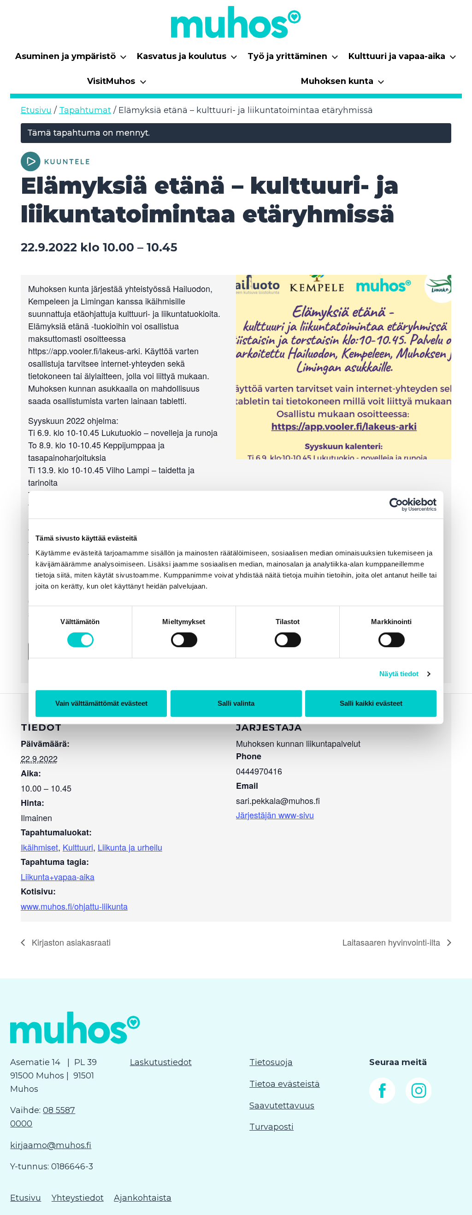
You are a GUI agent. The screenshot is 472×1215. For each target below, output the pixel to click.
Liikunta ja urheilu (130, 847)
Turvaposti (271, 1127)
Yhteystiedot (78, 1198)
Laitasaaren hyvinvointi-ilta (392, 942)
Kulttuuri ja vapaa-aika (402, 59)
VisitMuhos (117, 84)
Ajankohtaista (142, 1198)
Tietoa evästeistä (284, 1084)
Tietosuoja (271, 1062)
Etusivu (36, 110)
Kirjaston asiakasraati (70, 942)
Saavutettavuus (281, 1106)
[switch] (184, 639)
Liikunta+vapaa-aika (57, 876)
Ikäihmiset (39, 847)
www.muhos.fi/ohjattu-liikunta (74, 906)
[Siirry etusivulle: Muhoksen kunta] (236, 22)
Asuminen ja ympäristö (71, 59)
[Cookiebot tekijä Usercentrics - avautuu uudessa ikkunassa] (396, 505)
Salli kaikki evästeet (371, 703)
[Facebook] (382, 1101)
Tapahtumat (85, 110)
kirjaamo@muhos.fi (50, 1145)
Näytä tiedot (399, 674)
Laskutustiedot (161, 1062)
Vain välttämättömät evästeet (101, 703)
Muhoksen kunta (343, 84)
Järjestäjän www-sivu (275, 815)
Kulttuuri (78, 847)
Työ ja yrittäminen (293, 59)
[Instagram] (419, 1101)
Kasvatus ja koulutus (187, 59)
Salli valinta (236, 703)
